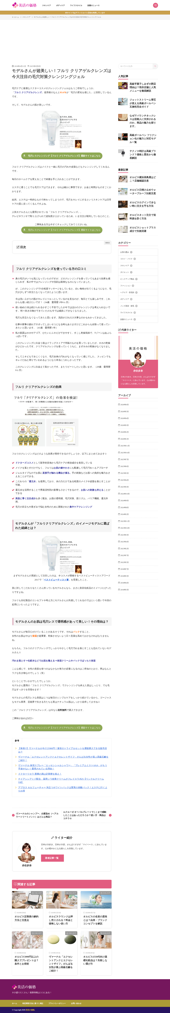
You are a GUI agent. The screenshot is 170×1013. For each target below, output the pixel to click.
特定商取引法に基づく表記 (32, 1003)
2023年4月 (125, 542)
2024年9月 (125, 501)
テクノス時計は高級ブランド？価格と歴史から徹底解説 (143, 154)
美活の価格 (30, 1010)
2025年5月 (125, 473)
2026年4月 (125, 418)
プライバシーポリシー (57, 1003)
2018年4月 (125, 583)
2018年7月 (125, 569)
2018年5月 (125, 576)
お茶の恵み (126, 252)
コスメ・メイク (127, 259)
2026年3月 (125, 425)
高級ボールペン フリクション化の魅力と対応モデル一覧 (143, 138)
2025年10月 (125, 453)
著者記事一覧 (52, 858)
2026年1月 (125, 439)
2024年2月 (125, 514)
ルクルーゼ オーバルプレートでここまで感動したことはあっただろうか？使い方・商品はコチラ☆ (84, 815)
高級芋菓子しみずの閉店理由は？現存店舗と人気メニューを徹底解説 (143, 87)
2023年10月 (125, 528)
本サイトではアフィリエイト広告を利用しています (85, 13)
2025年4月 (125, 480)
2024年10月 (125, 494)
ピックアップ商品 (128, 279)
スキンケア (46, 5)
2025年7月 (125, 459)
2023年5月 (125, 535)
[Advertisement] (85, 39)
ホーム (16, 17)
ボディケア (60, 5)
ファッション (127, 286)
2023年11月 (125, 521)
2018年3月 (125, 590)
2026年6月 (125, 405)
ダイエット (126, 272)
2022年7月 (125, 555)
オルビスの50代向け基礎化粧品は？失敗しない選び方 (95, 960)
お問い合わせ (76, 1003)
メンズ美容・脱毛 (128, 306)
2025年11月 (125, 446)
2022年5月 (125, 562)
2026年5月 (125, 412)
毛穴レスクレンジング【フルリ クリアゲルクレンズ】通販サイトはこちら (64, 156)
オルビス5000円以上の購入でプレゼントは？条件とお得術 (27, 960)
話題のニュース (94, 5)
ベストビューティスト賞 (56, 579)
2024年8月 (125, 507)
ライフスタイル (76, 5)
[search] (155, 66)
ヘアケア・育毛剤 (128, 292)
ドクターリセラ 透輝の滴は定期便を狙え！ (40, 774)
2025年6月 (125, 466)
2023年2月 (125, 549)
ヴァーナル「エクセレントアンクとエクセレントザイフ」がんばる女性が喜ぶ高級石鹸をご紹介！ (61, 963)
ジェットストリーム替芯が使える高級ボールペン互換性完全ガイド (143, 103)
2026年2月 (125, 432)
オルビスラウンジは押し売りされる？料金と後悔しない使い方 (61, 920)
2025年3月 (125, 487)
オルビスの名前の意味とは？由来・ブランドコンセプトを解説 (95, 920)
